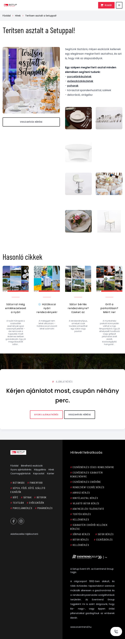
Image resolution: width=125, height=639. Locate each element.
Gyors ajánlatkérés (46, 414)
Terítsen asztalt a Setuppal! (40, 15)
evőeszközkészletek (80, 81)
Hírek (18, 15)
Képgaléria (40, 469)
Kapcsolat (38, 473)
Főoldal (7, 15)
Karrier (50, 473)
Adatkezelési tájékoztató (24, 534)
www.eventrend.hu (80, 627)
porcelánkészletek (79, 76)
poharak (72, 86)
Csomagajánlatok (20, 473)
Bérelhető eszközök (32, 465)
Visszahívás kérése (31, 121)
